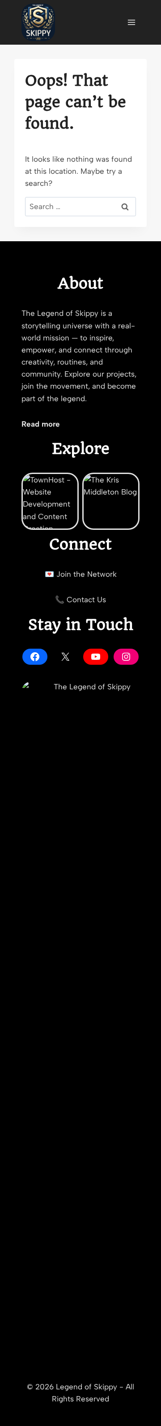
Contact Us (86, 599)
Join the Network (86, 574)
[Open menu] (131, 22)
